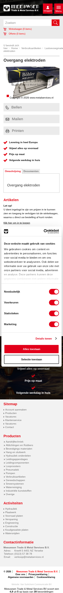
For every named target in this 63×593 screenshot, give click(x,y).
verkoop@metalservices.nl (29, 557)
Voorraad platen (14, 515)
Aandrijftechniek (14, 441)
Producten (11, 413)
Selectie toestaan (31, 359)
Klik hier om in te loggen (17, 222)
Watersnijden (12, 533)
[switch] (54, 302)
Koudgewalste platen (16, 529)
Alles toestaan (31, 349)
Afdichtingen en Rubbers (19, 445)
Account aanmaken (16, 409)
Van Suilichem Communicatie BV (36, 584)
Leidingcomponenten (17, 462)
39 (35, 591)
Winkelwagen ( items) (20, 29)
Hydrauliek (11, 508)
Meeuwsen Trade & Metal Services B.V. (37, 571)
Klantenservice (13, 420)
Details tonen (44, 338)
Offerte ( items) (16, 33)
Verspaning (11, 519)
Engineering (12, 522)
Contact (9, 427)
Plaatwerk (10, 512)
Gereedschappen (15, 480)
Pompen (10, 473)
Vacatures (10, 416)
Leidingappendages (17, 459)
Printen (18, 131)
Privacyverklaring (38, 574)
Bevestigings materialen (19, 448)
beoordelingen (45, 591)
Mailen (17, 119)
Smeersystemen (15, 483)
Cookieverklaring (46, 577)
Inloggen (48, 11)
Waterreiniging (14, 487)
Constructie (11, 526)
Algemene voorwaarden (20, 577)
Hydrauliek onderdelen (18, 455)
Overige (10, 494)
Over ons (20, 574)
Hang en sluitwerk (16, 452)
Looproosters (13, 466)
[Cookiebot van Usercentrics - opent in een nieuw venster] (44, 231)
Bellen (16, 107)
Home (14, 48)
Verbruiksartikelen (31, 48)
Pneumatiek (12, 469)
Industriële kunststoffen (18, 490)
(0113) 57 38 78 (23, 553)
